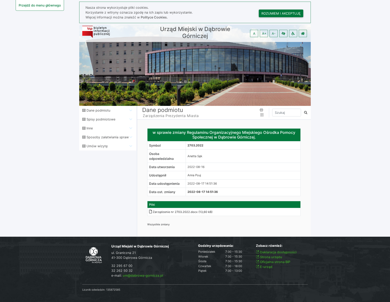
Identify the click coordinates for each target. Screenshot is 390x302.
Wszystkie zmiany (158, 224)
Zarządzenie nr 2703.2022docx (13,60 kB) (182, 212)
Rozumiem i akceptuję (281, 13)
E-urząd (265, 267)
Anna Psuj (194, 175)
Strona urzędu (270, 257)
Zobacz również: (269, 246)
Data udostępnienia (164, 184)
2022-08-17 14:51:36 (202, 183)
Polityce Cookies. (154, 17)
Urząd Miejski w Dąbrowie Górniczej (195, 32)
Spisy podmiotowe (101, 119)
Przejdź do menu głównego (40, 5)
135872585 (113, 289)
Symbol (155, 145)
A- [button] (273, 33)
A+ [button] (264, 33)
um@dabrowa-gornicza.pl (143, 275)
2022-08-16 (196, 167)
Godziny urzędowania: (216, 246)
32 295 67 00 (121, 266)
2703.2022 (195, 145)
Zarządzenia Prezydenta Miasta (171, 116)
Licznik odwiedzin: (93, 289)
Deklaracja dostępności (278, 252)
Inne (90, 128)
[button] (283, 33)
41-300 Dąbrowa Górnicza (131, 258)
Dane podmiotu (98, 110)
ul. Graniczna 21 (123, 253)
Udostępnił (157, 175)
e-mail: (137, 275)
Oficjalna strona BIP (274, 262)
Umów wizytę (97, 146)
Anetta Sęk (194, 156)
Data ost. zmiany (162, 192)
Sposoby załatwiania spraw (108, 137)
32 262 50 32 (122, 271)
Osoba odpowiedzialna (161, 156)
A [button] (254, 33)
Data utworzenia (162, 167)
